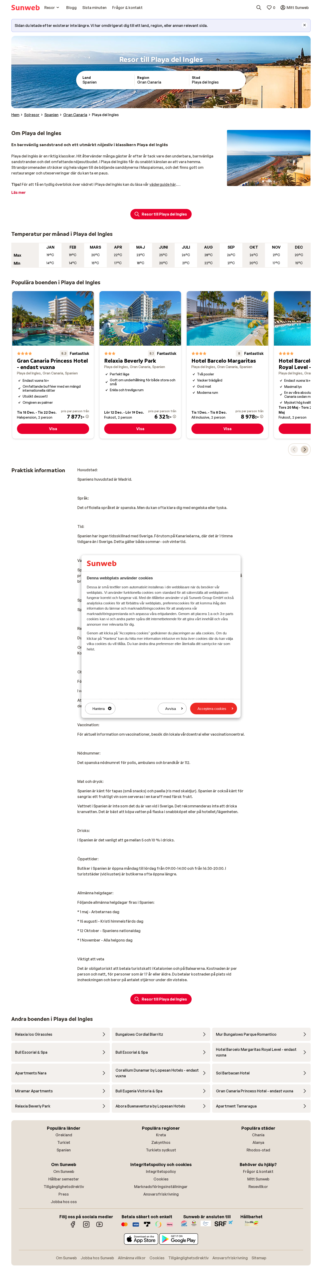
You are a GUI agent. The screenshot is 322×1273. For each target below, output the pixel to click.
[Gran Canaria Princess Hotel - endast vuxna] (53, 365)
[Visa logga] (136, 1226)
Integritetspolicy (161, 1171)
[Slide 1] (263, 181)
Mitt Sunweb (258, 1179)
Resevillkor (258, 1186)
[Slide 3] (271, 181)
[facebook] (73, 1226)
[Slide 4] (274, 181)
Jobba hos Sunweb (97, 1258)
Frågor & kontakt (258, 1171)
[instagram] (86, 1226)
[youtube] (99, 1226)
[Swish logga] (158, 1226)
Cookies (161, 1179)
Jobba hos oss (64, 1201)
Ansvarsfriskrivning (161, 1194)
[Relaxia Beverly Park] (140, 365)
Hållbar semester (63, 1179)
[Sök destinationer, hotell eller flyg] (259, 7)
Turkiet (63, 1142)
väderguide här (162, 184)
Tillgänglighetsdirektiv (64, 1186)
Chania (258, 1135)
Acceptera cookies (212, 708)
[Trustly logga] (147, 1226)
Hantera (98, 708)
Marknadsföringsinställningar (161, 1186)
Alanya (258, 1142)
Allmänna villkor (132, 1258)
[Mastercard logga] (124, 1226)
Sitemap (259, 1258)
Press (63, 1194)
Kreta (161, 1135)
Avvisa (170, 708)
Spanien (64, 1150)
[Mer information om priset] (87, 416)
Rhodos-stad (258, 1150)
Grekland (63, 1135)
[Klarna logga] (169, 1226)
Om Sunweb (63, 1171)
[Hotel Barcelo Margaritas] (227, 365)
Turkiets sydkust (161, 1150)
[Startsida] (25, 7)
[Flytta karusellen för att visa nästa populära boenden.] (304, 449)
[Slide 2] (267, 181)
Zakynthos (160, 1142)
